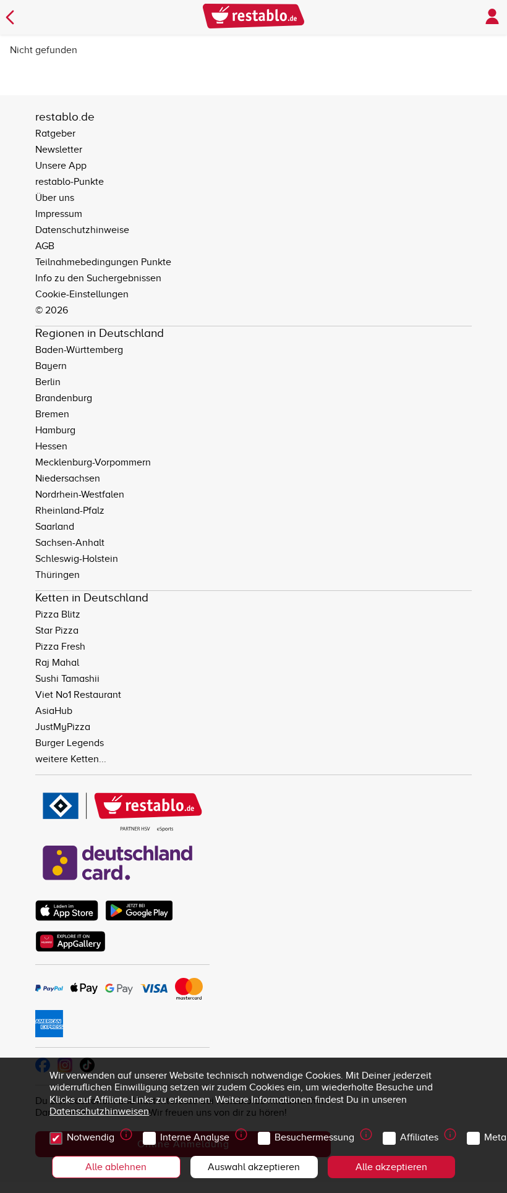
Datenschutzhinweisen (99, 1111)
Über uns (54, 197)
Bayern (51, 365)
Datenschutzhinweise (82, 230)
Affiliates (419, 1137)
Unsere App (61, 165)
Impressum (58, 213)
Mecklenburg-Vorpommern (93, 462)
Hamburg (55, 430)
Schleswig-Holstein (76, 558)
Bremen (52, 414)
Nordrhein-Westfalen (79, 494)
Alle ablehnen (116, 1167)
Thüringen (57, 574)
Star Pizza (57, 630)
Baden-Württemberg (79, 349)
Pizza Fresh (60, 646)
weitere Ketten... (70, 759)
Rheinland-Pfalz (69, 510)
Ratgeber (55, 133)
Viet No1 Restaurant (78, 694)
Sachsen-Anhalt (69, 542)
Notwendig (90, 1137)
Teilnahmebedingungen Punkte (103, 262)
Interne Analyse (194, 1137)
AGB (44, 246)
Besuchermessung (314, 1137)
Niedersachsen (67, 478)
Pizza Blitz (57, 614)
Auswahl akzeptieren (254, 1167)
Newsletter (58, 149)
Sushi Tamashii (67, 678)
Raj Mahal (57, 662)
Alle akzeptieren (391, 1167)
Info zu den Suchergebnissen (98, 278)
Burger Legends (69, 743)
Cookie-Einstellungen (82, 294)
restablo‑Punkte (69, 181)
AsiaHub (53, 710)
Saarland (54, 526)
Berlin (48, 382)
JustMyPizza (62, 726)
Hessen (51, 446)
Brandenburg (63, 398)
